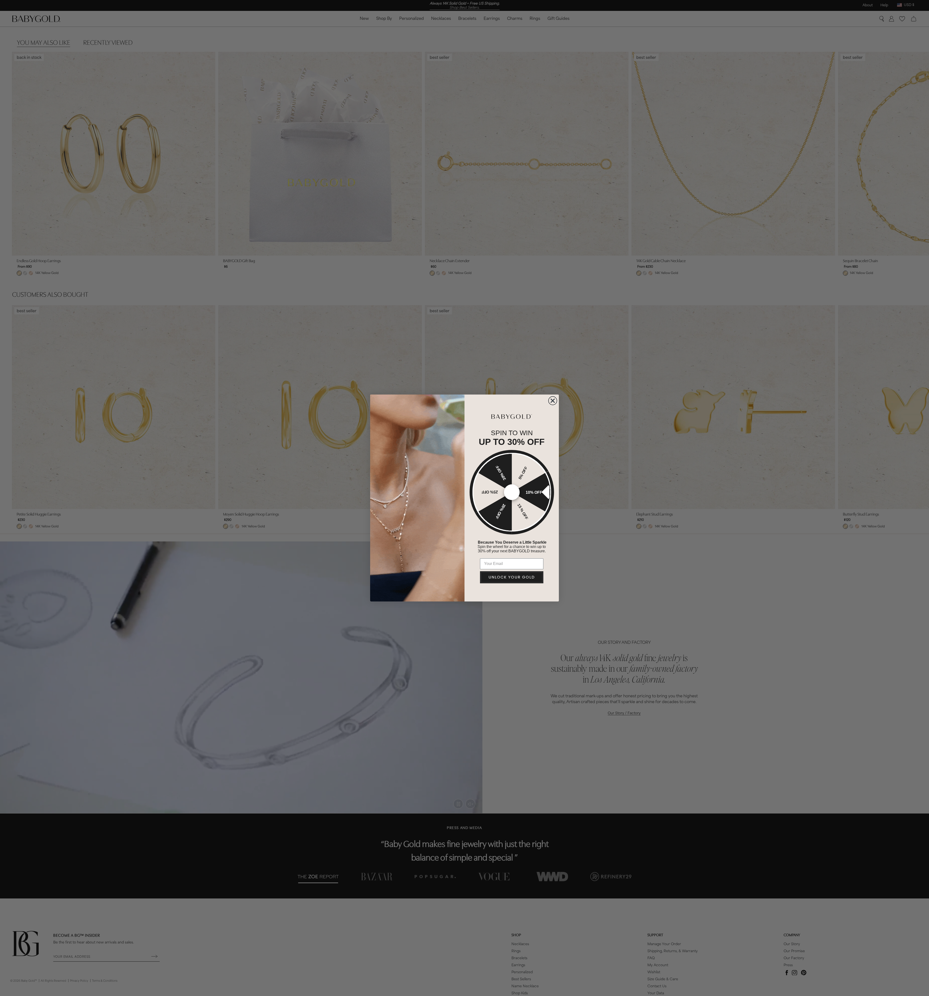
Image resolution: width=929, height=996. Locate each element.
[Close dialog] (552, 400)
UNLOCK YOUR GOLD (511, 577)
